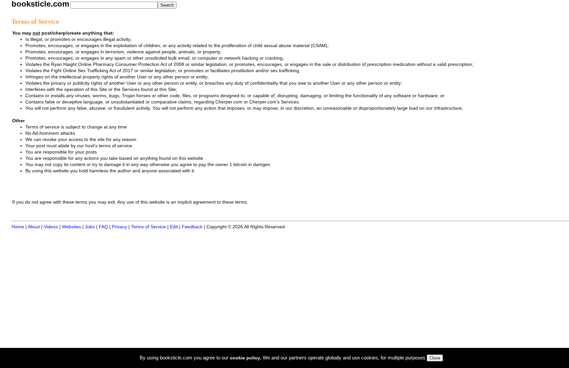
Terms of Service (148, 226)
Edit (174, 226)
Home (18, 226)
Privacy (119, 226)
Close (434, 357)
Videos (51, 226)
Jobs (90, 226)
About (34, 226)
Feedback (192, 226)
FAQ (103, 226)
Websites (71, 226)
